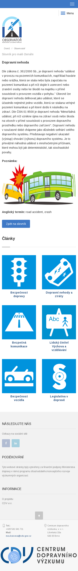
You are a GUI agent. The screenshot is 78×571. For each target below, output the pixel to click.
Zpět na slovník (16, 223)
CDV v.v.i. (7, 503)
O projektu (7, 499)
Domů (7, 48)
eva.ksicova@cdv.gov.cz (18, 536)
